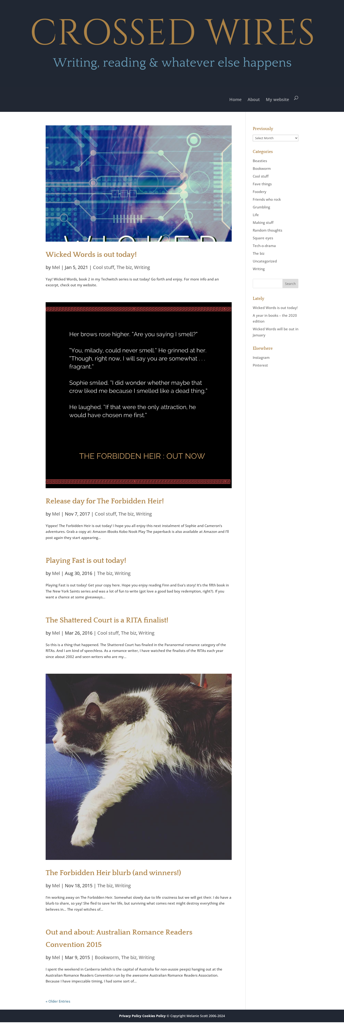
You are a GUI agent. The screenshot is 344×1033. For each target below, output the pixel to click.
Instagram (261, 357)
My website (277, 99)
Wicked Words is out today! (91, 255)
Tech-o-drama (264, 245)
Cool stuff (103, 267)
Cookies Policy (154, 1016)
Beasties (260, 160)
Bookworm (107, 957)
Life (256, 214)
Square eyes (263, 238)
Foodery (259, 191)
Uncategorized (265, 261)
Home (235, 99)
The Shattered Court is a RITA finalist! (107, 620)
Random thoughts (267, 230)
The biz (124, 267)
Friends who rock (267, 199)
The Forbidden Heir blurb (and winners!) (113, 873)
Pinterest (260, 365)
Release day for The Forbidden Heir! (105, 501)
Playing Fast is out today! (86, 561)
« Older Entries (58, 1001)
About (254, 99)
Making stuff (263, 222)
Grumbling (261, 207)
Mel (56, 267)
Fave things (262, 184)
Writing (142, 267)
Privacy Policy (130, 1016)
